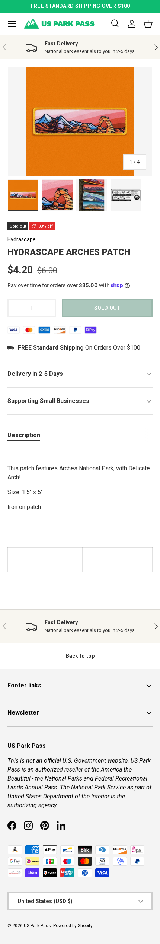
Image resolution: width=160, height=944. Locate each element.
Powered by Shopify (73, 925)
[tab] (23, 435)
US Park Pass (37, 925)
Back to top (80, 656)
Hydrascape (21, 239)
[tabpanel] (80, 510)
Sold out (107, 308)
